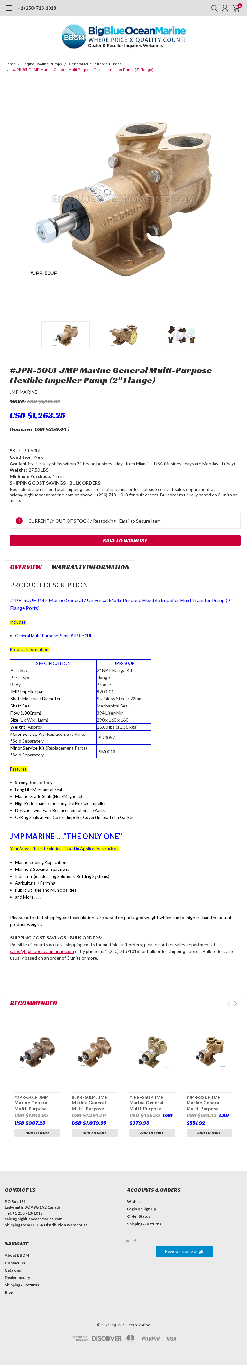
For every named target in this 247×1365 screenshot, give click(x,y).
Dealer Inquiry (17, 1277)
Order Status (138, 1216)
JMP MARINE (24, 392)
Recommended (33, 1003)
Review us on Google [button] (184, 1251)
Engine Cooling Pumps (42, 64)
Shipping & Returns (144, 1223)
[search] (212, 8)
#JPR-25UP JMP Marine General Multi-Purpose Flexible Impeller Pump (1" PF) (147, 1102)
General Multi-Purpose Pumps (95, 64)
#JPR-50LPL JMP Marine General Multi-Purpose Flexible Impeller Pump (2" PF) (90, 1102)
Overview (26, 567)
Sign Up (149, 1208)
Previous (11, 199)
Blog (9, 1292)
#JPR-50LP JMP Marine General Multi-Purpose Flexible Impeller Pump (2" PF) (32, 1102)
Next (236, 199)
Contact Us (15, 1262)
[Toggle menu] (9, 11)
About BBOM (17, 1255)
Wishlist (134, 1201)
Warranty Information (90, 567)
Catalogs (13, 1270)
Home (10, 64)
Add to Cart (37, 1132)
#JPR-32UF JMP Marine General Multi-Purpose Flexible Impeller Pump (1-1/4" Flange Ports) (209, 1102)
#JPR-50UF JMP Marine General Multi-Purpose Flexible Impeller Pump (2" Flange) (82, 70)
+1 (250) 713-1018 (37, 8)
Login (132, 1208)
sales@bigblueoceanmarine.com (42, 951)
